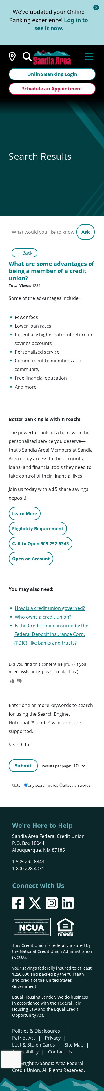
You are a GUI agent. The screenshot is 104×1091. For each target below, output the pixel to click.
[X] (35, 903)
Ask (85, 232)
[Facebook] (18, 903)
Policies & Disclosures (36, 1031)
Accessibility (25, 1052)
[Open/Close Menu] (89, 56)
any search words (43, 785)
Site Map (74, 1045)
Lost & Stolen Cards (33, 1045)
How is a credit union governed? (50, 608)
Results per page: (56, 766)
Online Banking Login (52, 74)
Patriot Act (23, 1038)
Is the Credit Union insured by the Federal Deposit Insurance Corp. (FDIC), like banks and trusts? (51, 634)
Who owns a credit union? (43, 617)
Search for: (20, 744)
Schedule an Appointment (52, 89)
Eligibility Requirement (37, 528)
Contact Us (60, 1052)
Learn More (24, 513)
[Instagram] (52, 903)
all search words (76, 785)
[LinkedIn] (68, 903)
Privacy (53, 1038)
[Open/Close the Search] (27, 56)
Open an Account (31, 558)
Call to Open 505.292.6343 (40, 543)
